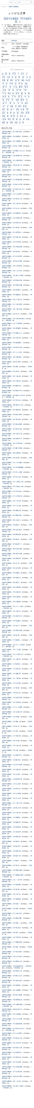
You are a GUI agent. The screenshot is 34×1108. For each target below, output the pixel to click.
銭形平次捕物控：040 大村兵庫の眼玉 (13, 318)
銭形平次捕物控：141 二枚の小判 (12, 803)
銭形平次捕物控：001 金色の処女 (12, 131)
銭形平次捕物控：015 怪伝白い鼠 (12, 198)
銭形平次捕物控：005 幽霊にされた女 (13, 151)
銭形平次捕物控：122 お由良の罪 (12, 712)
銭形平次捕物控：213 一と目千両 (12, 880)
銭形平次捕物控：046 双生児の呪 (12, 347)
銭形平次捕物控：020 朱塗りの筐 (12, 1047)
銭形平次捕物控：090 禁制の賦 (11, 558)
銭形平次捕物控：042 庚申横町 (11, 328)
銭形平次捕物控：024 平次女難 (11, 242)
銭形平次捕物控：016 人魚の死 (11, 203)
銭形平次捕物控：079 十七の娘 (11, 505)
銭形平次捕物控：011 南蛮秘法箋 (12, 179)
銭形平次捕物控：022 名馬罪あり (12, 232)
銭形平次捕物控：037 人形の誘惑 (12, 304)
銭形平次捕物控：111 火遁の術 (11, 659)
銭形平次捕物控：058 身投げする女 (12, 405)
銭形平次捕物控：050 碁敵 (10, 366)
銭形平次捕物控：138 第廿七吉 (11, 788)
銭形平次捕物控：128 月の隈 (10, 740)
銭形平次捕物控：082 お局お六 (11, 520)
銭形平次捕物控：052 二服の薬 (11, 376)
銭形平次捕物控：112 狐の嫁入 (11, 664)
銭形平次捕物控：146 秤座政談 (11, 827)
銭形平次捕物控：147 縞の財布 (11, 832)
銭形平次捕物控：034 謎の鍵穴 (11, 290)
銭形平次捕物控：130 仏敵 (10, 750)
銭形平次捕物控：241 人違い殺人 (12, 913)
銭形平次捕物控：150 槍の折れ (11, 846)
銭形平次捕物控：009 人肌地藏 (11, 1014)
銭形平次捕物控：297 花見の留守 (12, 951)
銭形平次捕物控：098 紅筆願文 (11, 597)
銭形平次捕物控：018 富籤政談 (11, 213)
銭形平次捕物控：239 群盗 (10, 908)
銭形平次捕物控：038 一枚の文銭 (12, 309)
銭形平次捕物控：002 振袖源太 (11, 136)
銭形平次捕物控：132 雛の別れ (11, 760)
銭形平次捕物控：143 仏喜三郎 (11, 812)
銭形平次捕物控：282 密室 (10, 947)
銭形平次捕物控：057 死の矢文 (11, 400)
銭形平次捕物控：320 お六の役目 (12, 956)
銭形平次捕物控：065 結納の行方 (12, 438)
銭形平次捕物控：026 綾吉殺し (11, 251)
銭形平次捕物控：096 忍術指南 (11, 587)
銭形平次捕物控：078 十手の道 (11, 501)
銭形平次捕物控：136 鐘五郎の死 (12, 779)
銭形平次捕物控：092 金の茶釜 (11, 568)
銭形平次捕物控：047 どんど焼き (12, 352)
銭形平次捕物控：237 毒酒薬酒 (11, 899)
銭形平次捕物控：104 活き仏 (10, 625)
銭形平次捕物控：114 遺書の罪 (11, 673)
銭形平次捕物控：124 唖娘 (10, 721)
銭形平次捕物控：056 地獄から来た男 (13, 395)
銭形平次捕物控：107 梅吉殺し (11, 640)
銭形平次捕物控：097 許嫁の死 (11, 592)
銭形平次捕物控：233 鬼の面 (10, 889)
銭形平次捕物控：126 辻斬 (10, 731)
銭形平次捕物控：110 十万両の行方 (12, 654)
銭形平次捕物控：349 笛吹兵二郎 (12, 971)
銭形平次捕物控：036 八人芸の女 (12, 299)
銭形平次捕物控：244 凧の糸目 (11, 927)
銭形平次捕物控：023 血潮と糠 (11, 237)
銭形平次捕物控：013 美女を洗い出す (13, 189)
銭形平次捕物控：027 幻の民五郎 (12, 256)
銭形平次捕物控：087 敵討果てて (12, 544)
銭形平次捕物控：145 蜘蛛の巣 (11, 822)
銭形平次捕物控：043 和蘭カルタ (12, 333)
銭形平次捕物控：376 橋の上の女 (12, 975)
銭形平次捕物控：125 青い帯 (10, 726)
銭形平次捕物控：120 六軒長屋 (11, 702)
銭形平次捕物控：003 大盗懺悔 (11, 141)
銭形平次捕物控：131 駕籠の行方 (12, 755)
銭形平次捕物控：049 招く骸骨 (11, 362)
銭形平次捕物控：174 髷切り (10, 860)
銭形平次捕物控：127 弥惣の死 (11, 736)
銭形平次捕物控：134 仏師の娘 (11, 769)
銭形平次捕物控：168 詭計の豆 (11, 856)
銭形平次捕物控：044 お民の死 (11, 338)
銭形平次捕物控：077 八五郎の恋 (12, 496)
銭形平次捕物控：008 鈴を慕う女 (12, 165)
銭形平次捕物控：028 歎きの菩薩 (12, 261)
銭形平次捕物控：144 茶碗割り (11, 817)
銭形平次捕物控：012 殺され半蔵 (12, 184)
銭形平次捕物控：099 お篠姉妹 (11, 601)
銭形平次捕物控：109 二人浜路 (11, 649)
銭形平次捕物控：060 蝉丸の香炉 (12, 414)
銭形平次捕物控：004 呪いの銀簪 (12, 146)
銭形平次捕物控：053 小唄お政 (11, 381)
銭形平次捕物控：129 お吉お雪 (11, 745)
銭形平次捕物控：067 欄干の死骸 (12, 448)
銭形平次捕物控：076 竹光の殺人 (12, 491)
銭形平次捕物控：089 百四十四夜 (12, 553)
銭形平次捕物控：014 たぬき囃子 (12, 194)
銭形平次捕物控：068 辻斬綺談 (11, 453)
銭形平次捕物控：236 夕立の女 (11, 894)
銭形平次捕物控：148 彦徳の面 (11, 836)
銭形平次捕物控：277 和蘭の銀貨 (12, 942)
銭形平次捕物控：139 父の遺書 (11, 793)
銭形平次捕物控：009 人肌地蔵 (11, 170)
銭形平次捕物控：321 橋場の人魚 (12, 961)
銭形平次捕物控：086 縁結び (10, 539)
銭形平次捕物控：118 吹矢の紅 (11, 692)
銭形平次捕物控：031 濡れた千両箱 (12, 275)
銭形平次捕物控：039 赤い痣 (10, 314)
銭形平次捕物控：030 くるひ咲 (11, 1081)
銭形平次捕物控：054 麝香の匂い (12, 386)
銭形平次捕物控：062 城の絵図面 (12, 424)
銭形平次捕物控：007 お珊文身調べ (12, 160)
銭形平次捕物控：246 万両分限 (11, 937)
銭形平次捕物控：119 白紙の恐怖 (12, 697)
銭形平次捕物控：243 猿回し (10, 923)
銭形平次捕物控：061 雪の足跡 (11, 419)
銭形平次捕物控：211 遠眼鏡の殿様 (12, 875)
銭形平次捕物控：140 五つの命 (11, 798)
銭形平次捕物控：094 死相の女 (11, 577)
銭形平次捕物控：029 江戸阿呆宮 (12, 266)
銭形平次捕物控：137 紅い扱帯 (11, 784)
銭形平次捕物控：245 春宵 (10, 932)
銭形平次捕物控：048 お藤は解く (12, 357)
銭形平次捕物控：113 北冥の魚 (11, 668)
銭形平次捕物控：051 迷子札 (10, 371)
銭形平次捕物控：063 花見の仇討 (12, 429)
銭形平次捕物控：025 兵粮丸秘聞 (12, 1067)
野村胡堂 (14, 40)
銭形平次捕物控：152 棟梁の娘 (11, 851)
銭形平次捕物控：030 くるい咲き (12, 270)
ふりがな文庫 (17, 13)
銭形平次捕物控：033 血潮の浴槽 (12, 285)
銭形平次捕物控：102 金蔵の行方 (12, 616)
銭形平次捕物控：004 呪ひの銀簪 (12, 995)
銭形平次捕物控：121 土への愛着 (12, 707)
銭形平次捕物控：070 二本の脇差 (12, 462)
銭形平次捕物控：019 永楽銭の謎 (12, 218)
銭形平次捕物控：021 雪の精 (10, 227)
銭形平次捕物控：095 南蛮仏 (10, 582)
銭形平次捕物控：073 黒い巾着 (11, 477)
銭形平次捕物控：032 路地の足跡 (12, 280)
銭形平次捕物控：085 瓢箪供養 (11, 534)
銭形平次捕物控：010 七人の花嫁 (12, 174)
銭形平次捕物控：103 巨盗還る (11, 621)
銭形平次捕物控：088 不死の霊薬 (12, 549)
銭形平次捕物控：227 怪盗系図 (11, 884)
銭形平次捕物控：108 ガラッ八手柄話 (13, 645)
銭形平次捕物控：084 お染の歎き (12, 529)
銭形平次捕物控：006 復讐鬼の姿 (12, 155)
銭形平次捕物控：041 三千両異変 (12, 323)
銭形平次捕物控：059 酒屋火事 (11, 409)
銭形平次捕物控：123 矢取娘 (10, 716)
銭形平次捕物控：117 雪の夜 (10, 688)
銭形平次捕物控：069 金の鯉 (10, 457)
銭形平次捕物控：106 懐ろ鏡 (10, 635)
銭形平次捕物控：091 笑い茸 (10, 563)
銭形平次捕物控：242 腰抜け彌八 (12, 918)
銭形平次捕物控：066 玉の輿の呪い (12, 443)
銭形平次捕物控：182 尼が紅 (10, 865)
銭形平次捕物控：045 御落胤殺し (12, 342)
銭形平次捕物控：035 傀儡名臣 (11, 294)
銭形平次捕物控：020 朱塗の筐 (11, 222)
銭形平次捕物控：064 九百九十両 (12, 433)
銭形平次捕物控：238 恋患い (10, 903)
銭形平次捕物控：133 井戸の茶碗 (12, 764)
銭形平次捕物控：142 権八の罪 (11, 808)
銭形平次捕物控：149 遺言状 (10, 841)
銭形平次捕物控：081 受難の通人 (12, 515)
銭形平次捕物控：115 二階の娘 (11, 678)
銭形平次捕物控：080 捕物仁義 (11, 510)
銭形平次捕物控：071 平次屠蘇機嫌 (12, 467)
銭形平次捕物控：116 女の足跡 (11, 683)
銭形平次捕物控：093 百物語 (10, 573)
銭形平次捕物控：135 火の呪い (11, 774)
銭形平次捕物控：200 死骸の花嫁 (12, 870)
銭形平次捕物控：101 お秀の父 (11, 611)
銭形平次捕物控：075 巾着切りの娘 (12, 486)
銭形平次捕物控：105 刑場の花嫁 (12, 630)
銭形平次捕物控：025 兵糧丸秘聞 (12, 246)
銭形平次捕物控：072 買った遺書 (12, 472)
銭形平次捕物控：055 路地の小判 (12, 390)
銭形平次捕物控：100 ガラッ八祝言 (12, 606)
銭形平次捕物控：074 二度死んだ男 (12, 481)
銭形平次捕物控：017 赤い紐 (10, 208)
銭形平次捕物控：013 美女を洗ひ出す (13, 1028)
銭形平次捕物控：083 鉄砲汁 (10, 525)
